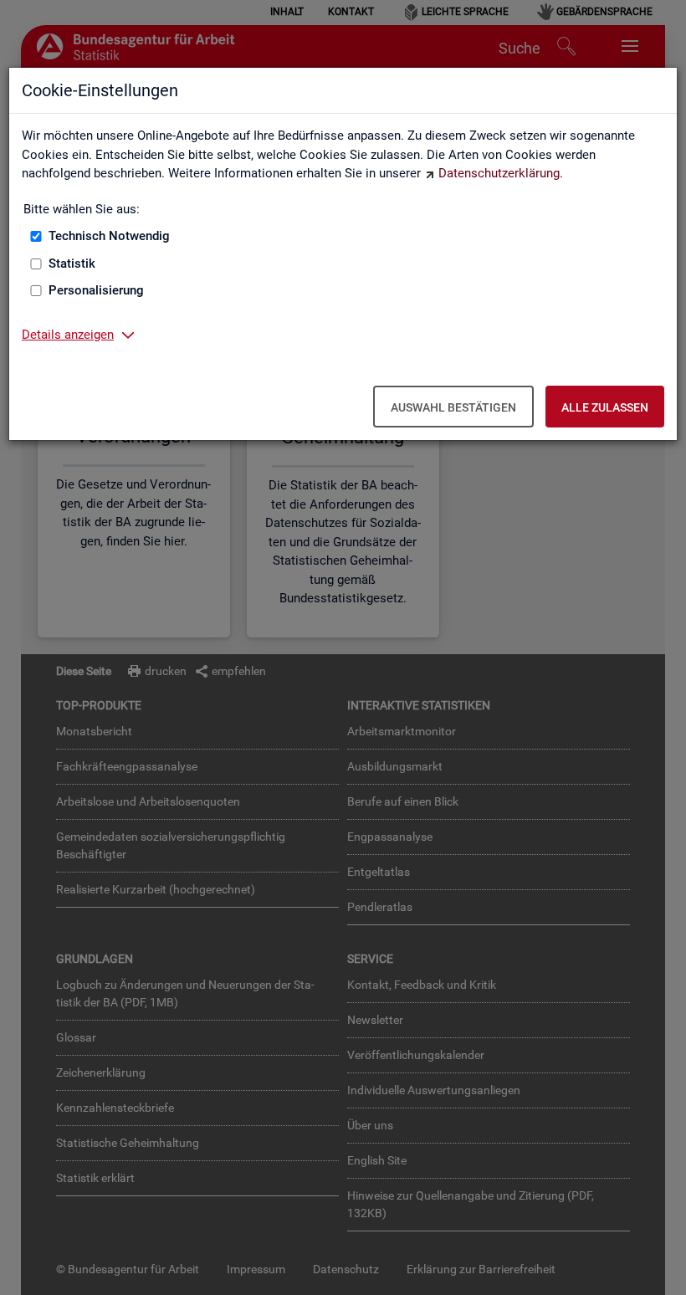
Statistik (72, 263)
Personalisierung (96, 290)
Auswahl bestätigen (453, 407)
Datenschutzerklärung (499, 173)
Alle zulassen (604, 407)
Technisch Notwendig (109, 235)
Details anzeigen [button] (68, 334)
